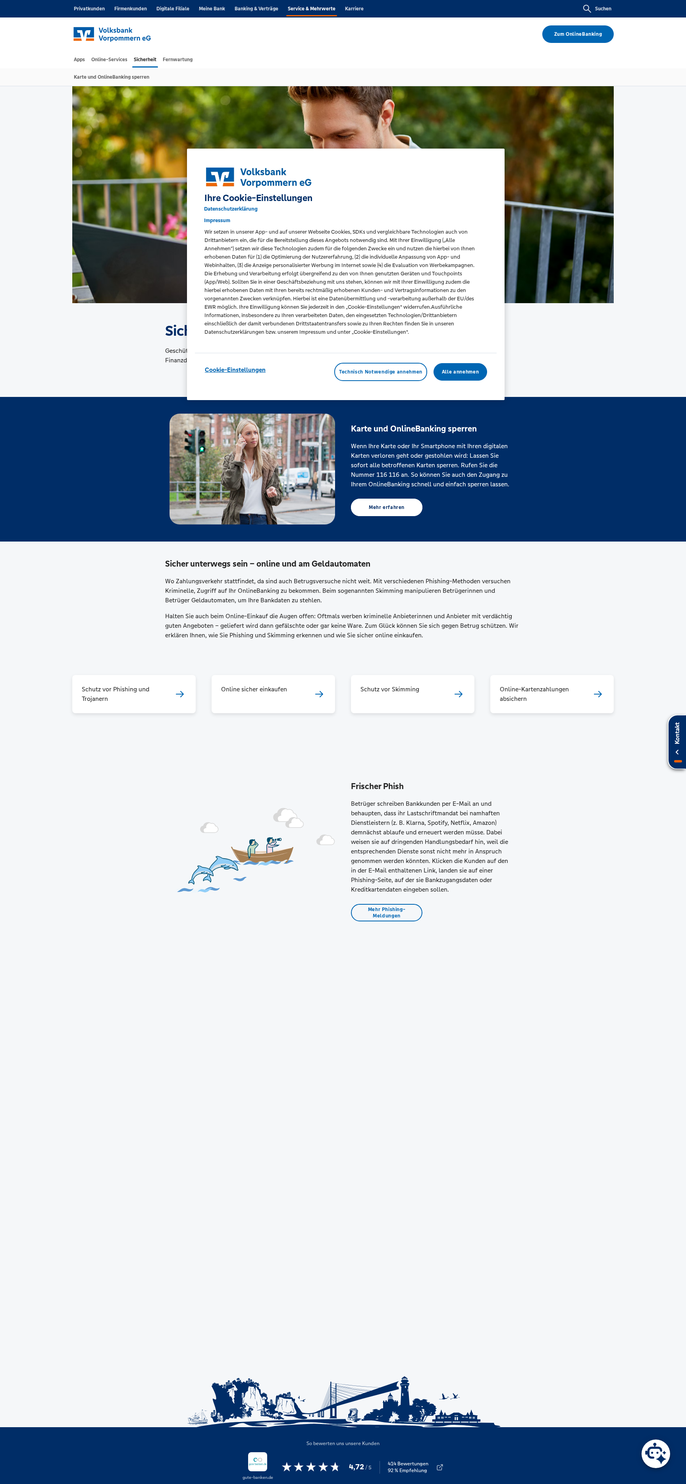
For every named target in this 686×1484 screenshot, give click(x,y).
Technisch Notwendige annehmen (380, 372)
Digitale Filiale (172, 9)
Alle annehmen (460, 372)
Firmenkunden (130, 9)
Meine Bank (212, 9)
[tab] (79, 60)
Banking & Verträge (256, 9)
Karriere (354, 9)
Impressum (217, 220)
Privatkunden (89, 9)
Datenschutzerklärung (231, 208)
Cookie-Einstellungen (235, 369)
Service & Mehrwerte (311, 9)
